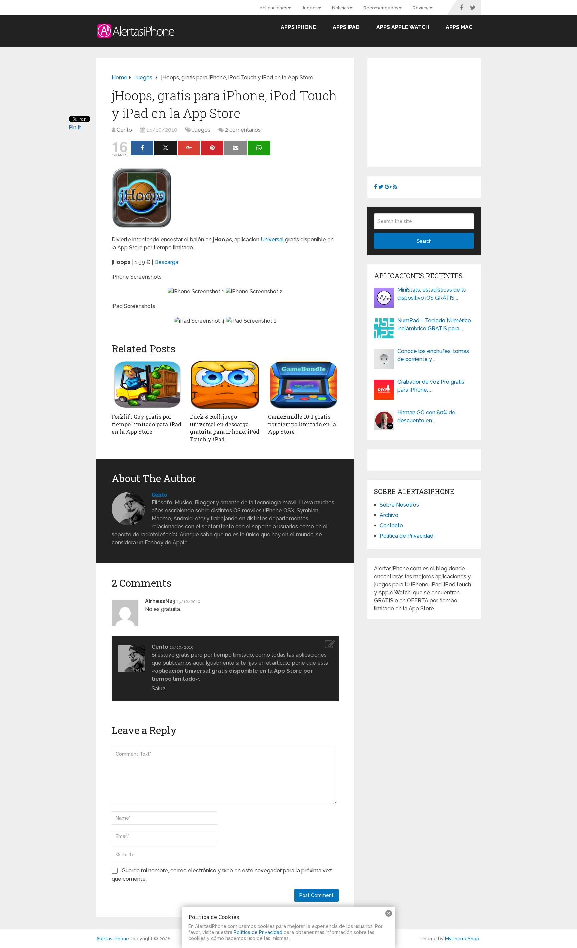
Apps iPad (346, 27)
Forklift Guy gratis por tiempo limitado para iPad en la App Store (146, 424)
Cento (124, 130)
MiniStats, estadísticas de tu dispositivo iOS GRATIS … (431, 294)
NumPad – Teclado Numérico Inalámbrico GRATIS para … (434, 324)
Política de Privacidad (406, 536)
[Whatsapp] (259, 148)
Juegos (310, 7)
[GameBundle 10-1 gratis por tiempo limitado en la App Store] (303, 385)
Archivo (389, 515)
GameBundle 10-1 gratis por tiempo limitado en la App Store (302, 424)
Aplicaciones (274, 7)
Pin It (75, 127)
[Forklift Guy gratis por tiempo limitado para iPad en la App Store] (147, 385)
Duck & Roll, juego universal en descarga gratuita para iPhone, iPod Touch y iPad (224, 427)
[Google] (189, 148)
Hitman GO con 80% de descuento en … (426, 416)
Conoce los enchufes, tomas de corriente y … (433, 355)
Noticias (341, 7)
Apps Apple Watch (402, 27)
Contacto (391, 525)
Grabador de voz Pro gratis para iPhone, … (430, 386)
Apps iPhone (298, 27)
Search (424, 241)
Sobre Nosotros (399, 505)
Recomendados (381, 7)
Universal (272, 239)
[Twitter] (165, 148)
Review (421, 7)
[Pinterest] (212, 148)
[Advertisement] (430, 111)
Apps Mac (459, 27)
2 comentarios (243, 130)
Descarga (166, 262)
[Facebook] (142, 148)
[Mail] (235, 148)
